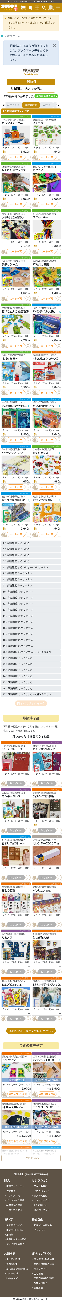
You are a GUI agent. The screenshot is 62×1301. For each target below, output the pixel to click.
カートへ (14, 157)
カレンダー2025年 (44, 843)
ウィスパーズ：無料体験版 (43, 796)
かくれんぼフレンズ (14, 170)
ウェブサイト (40, 1269)
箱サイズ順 (13, 104)
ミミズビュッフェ (12, 985)
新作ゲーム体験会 (43, 1225)
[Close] (54, 45)
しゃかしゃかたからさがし (12, 217)
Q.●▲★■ (9, 1107)
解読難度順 (31, 104)
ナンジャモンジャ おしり (43, 500)
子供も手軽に (40, 1186)
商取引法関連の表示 (44, 1264)
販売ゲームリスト (15, 1186)
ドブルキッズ (40, 453)
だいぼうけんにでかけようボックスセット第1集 (22, 406)
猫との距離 (8, 890)
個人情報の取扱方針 (44, 1259)
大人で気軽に (40, 1195)
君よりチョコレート (13, 843)
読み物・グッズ (42, 1210)
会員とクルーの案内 (16, 1239)
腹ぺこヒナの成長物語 (15, 311)
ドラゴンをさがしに (13, 500)
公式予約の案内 (14, 1210)
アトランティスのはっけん (44, 311)
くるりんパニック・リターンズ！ (46, 358)
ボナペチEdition (14, 1230)
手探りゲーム (10, 264)
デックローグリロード (46, 1107)
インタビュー (40, 1230)
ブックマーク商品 (15, 1200)
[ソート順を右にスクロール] (58, 105)
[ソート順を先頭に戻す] (3, 105)
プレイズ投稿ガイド (16, 1244)
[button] (46, 96)
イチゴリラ (39, 123)
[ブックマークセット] (30, 7)
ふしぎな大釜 (41, 937)
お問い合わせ (40, 1283)
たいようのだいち (43, 406)
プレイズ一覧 (13, 1195)
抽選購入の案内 (14, 1205)
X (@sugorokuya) (15, 1269)
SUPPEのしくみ (14, 1225)
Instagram (11, 1278)
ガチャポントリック (44, 749)
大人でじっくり (42, 1200)
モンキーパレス (11, 796)
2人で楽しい (40, 1205)
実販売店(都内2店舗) (45, 1278)
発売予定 (13, 1094)
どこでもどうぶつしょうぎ (13, 453)
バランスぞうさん (12, 123)
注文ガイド (12, 1191)
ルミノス (7, 937)
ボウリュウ (39, 890)
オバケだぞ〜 (10, 358)
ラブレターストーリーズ (12, 749)
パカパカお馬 (41, 264)
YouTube (10, 1273)
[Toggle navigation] (57, 7)
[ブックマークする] (28, 157)
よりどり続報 (13, 1259)
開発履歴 (38, 1287)
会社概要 (38, 1273)
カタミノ (38, 170)
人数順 (46, 104)
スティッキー (40, 217)
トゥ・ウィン (9, 1060)
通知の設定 (12, 1264)
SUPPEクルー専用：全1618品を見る (31, 1031)
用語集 (9, 1234)
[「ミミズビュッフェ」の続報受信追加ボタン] (3, 1018)
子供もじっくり (42, 1191)
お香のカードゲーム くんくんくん (47, 985)
